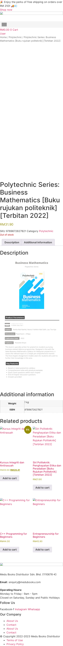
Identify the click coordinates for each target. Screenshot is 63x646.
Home (3, 37)
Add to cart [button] (10, 478)
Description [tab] (12, 242)
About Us (12, 620)
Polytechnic (15, 37)
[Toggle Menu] (4, 24)
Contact (11, 624)
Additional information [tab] (38, 242)
